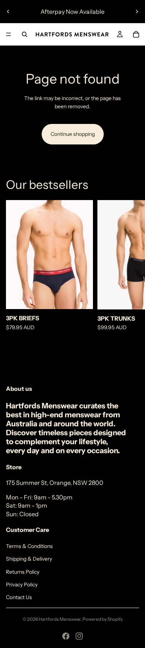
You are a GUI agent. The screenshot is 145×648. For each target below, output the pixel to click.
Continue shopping (73, 134)
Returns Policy (22, 571)
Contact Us (19, 597)
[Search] (24, 34)
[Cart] (136, 34)
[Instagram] (79, 636)
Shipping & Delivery (29, 558)
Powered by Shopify (103, 619)
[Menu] (8, 34)
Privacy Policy (22, 584)
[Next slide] (137, 11)
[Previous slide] (8, 11)
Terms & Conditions (29, 546)
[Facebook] (65, 636)
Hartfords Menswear (60, 619)
